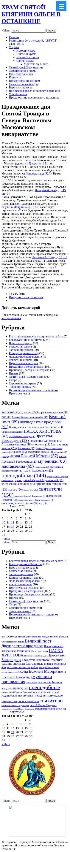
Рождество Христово (45, 440)
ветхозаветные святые (18, 667)
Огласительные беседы (23, 84)
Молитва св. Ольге (36, 64)
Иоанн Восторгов (27, 57)
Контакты (15, 77)
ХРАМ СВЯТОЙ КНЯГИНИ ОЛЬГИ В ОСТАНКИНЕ (30, 14)
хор (42, 503)
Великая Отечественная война (30, 417)
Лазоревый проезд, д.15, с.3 (49, 257)
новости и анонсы (20, 359)
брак (41, 448)
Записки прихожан (21, 349)
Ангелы (30, 412)
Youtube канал (18, 94)
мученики (52, 461)
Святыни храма (26, 53)
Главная (14, 37)
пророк (15, 489)
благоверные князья (39, 663)
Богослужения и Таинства (25, 339)
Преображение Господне (22, 436)
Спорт (13, 380)
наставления (17, 466)
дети (5, 456)
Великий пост (38, 640)
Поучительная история (23, 363)
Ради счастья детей (21, 74)
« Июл (5, 538)
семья (32, 503)
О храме (14, 47)
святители (51, 700)
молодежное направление (25, 356)
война (20, 451)
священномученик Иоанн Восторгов (36, 500)
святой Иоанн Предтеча (43, 705)
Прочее (13, 373)
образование (42, 467)
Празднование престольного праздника (34, 97)
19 (12, 526)
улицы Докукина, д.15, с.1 (21, 207)
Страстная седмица (16, 444)
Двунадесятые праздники (22, 646)
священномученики (14, 503)
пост (27, 471)
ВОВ (6, 417)
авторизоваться (11, 318)
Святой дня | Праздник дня (26, 67)
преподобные (23, 475)
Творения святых (20, 386)
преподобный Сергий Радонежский (39, 480)
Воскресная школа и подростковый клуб (34, 90)
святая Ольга (30, 490)
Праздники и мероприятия (26, 297)
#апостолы (12, 412)
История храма (25, 50)
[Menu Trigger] (61, 6)
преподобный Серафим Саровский (16, 692)
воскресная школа (20, 346)
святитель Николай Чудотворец (29, 496)
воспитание (60, 452)
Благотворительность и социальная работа (36, 336)
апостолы (41, 444)
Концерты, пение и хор (23, 353)
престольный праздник (18, 483)
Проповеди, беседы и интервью (29, 370)
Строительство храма (22, 70)
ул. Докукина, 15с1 (36, 163)
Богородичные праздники (52, 412)
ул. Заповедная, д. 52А (36, 173)
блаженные (26, 448)
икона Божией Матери (34, 455)
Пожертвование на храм (24, 80)
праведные (42, 470)
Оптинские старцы (12, 432)
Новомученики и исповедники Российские (36, 427)
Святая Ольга (25, 60)
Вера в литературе (20, 87)
